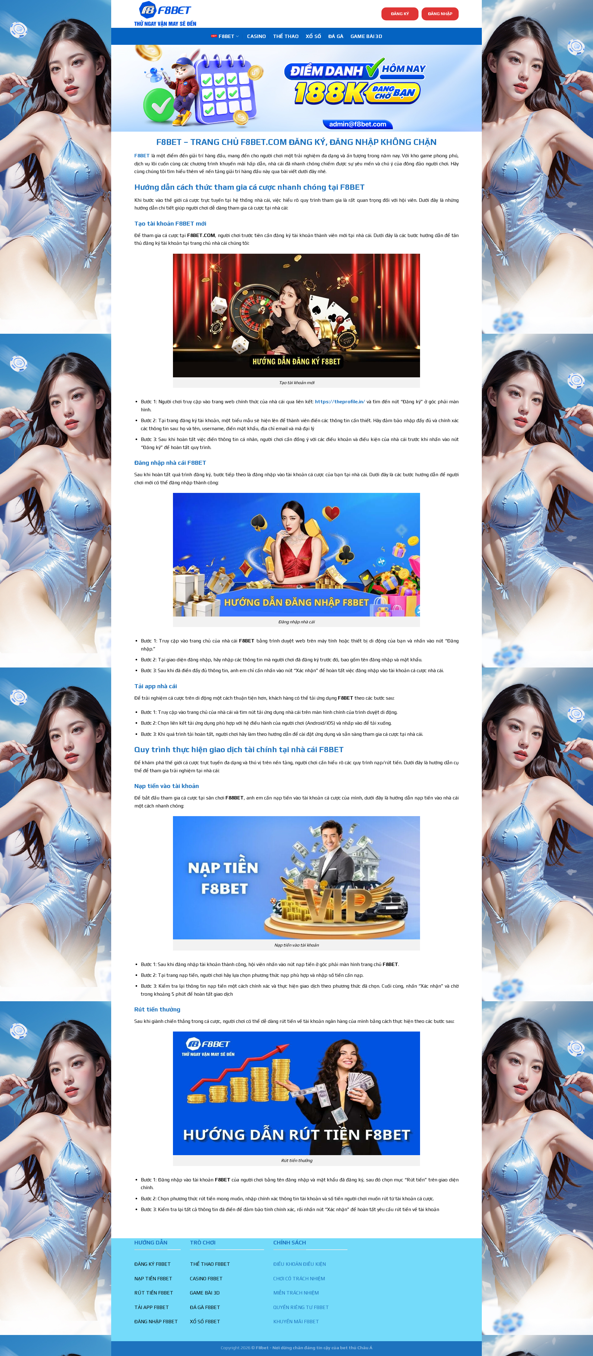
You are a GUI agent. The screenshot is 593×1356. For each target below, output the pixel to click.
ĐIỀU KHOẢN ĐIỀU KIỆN (299, 1264)
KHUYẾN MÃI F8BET (296, 1321)
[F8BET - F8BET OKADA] (165, 14)
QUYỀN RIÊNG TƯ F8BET (301, 1307)
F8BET (227, 36)
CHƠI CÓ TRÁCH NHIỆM (299, 1279)
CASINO (256, 36)
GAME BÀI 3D (366, 36)
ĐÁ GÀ (336, 36)
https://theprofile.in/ (340, 402)
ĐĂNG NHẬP (440, 13)
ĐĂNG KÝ (400, 13)
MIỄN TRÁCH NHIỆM (296, 1293)
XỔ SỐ (314, 36)
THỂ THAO (286, 36)
